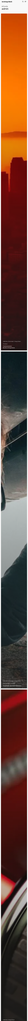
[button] (25, 1)
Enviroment (11, 341)
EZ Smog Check (7, 1)
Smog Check (17, 341)
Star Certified (6, 683)
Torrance (5, 344)
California (5, 341)
